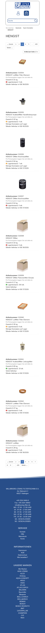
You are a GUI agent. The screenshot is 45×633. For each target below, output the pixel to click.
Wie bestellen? (22, 557)
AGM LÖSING (22, 571)
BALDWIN (22, 590)
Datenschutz (22, 555)
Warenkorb (23, 536)
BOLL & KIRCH (22, 597)
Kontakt (22, 532)
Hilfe (22, 534)
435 (36, 44)
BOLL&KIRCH (22, 599)
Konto (22, 539)
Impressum (22, 550)
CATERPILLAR (22, 611)
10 (30, 52)
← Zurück (10, 44)
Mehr (22, 618)
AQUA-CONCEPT (22, 578)
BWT (22, 608)
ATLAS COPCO (22, 587)
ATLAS (22, 585)
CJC (22, 615)
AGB (22, 553)
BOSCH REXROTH (23, 606)
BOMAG (23, 601)
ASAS (22, 583)
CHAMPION (22, 613)
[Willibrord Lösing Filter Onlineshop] (22, 5)
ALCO (22, 573)
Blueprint (22, 594)
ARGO (22, 580)
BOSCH (22, 604)
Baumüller (22, 592)
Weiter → (10, 48)
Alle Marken (22, 569)
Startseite (18, 28)
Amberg (22, 576)
